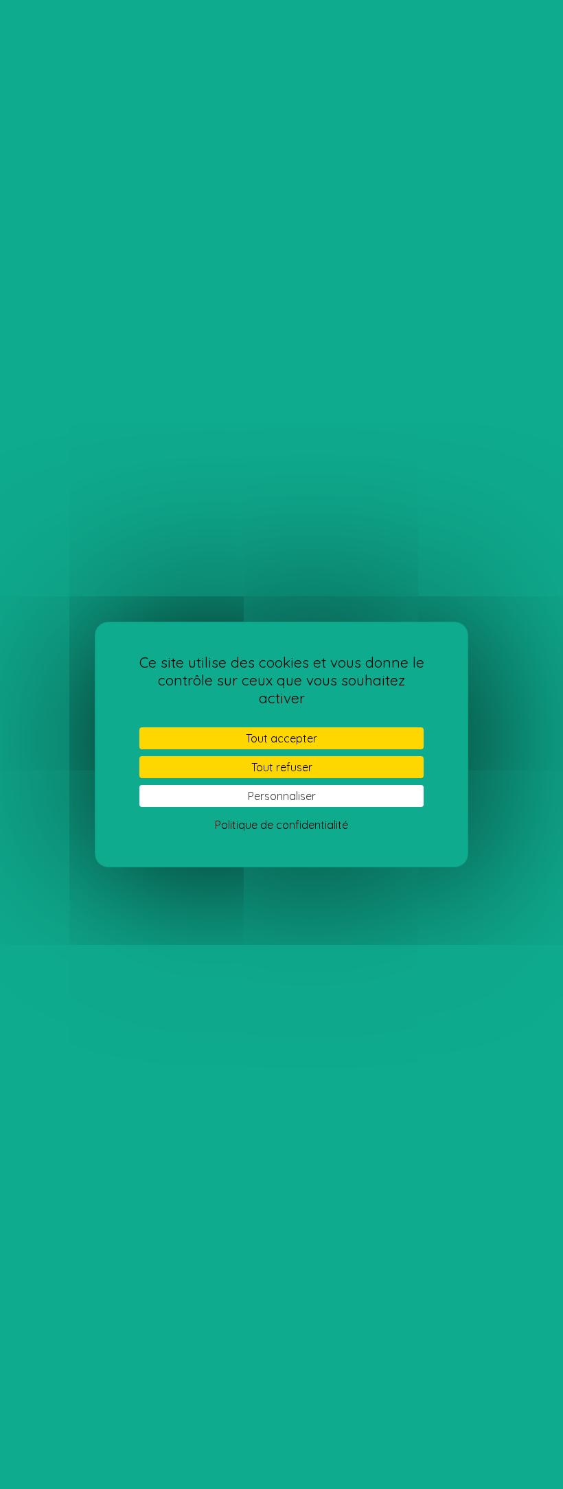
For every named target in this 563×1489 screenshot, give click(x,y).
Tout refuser (281, 767)
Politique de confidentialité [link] (281, 825)
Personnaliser (282, 796)
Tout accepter (281, 738)
